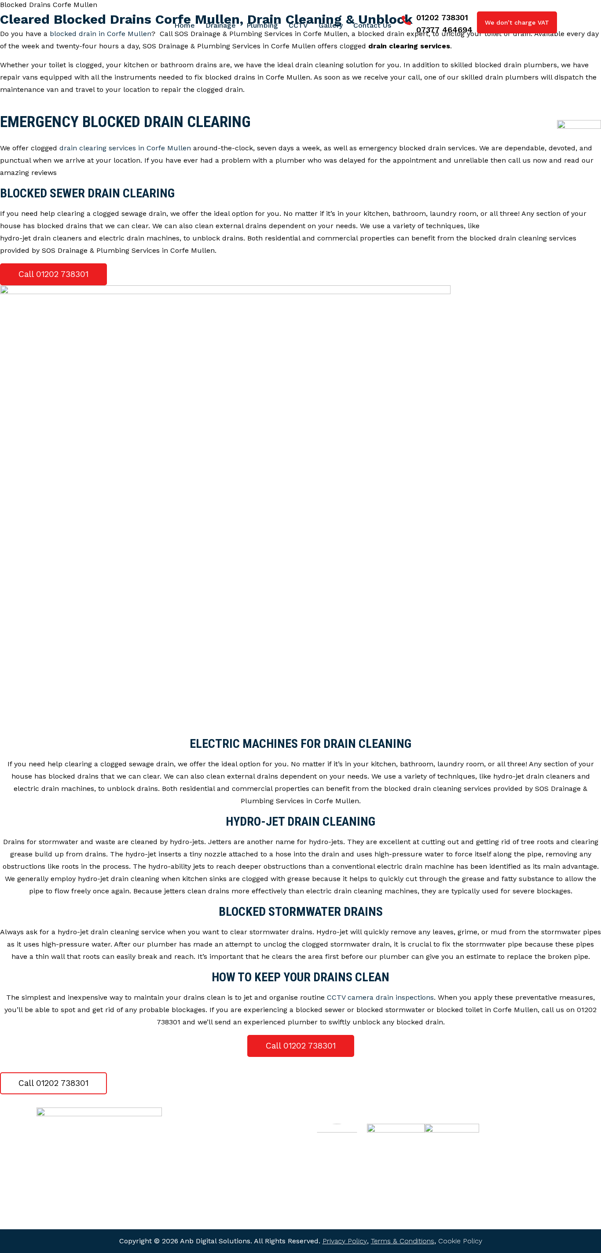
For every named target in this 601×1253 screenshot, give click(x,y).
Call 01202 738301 (53, 274)
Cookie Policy (460, 1241)
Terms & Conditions (402, 1241)
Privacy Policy (344, 1241)
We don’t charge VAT (517, 22)
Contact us (195, 1205)
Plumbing (192, 1158)
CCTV (186, 1174)
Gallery (188, 1189)
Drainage (191, 1143)
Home (187, 1128)
